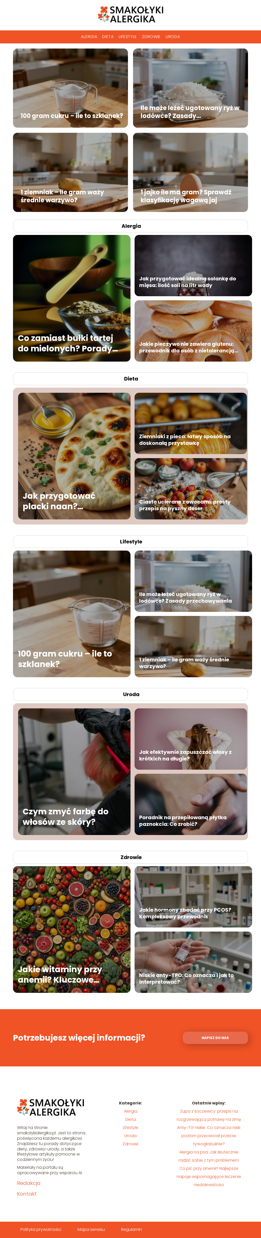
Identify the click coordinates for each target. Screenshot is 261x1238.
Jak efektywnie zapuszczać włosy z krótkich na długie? (185, 755)
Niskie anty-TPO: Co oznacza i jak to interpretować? (186, 978)
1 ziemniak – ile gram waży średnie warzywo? (62, 196)
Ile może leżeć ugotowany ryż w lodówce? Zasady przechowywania (190, 112)
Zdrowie (151, 37)
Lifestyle (128, 37)
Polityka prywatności (40, 1229)
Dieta (108, 37)
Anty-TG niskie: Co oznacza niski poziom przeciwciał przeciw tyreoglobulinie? (208, 1136)
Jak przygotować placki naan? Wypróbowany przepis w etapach (70, 501)
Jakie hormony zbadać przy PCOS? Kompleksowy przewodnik (185, 913)
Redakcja (29, 1183)
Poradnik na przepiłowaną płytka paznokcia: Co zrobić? (183, 820)
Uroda (173, 37)
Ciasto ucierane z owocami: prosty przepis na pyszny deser (185, 505)
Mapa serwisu (91, 1229)
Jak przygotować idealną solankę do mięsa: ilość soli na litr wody (187, 282)
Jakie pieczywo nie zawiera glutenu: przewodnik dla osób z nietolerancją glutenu (186, 347)
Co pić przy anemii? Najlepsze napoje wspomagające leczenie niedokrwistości (209, 1176)
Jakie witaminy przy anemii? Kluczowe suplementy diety (60, 974)
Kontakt (27, 1194)
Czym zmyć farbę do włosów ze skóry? (66, 816)
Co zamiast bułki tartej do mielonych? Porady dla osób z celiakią (65, 343)
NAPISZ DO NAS (215, 1037)
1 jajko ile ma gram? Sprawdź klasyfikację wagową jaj (186, 196)
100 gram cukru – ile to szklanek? (72, 116)
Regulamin (131, 1229)
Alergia (89, 37)
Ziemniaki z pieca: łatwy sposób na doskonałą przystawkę (185, 439)
